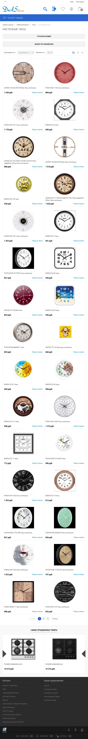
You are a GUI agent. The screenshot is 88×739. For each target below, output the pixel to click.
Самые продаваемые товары (44, 630)
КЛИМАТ (5, 700)
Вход (71, 2)
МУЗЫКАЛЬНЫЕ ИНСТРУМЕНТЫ (13, 722)
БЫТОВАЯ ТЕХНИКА (9, 696)
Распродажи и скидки (51, 693)
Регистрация (80, 2)
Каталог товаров (15, 18)
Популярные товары (50, 689)
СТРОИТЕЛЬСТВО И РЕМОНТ (12, 715)
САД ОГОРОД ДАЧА (9, 707)
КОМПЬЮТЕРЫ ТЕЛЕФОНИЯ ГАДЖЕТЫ (15, 704)
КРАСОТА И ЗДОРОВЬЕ (10, 685)
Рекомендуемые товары (52, 696)
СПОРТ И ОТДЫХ (8, 711)
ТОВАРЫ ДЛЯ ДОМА (9, 718)
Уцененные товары (50, 700)
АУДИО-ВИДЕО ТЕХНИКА (10, 693)
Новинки (46, 685)
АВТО (4, 689)
